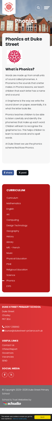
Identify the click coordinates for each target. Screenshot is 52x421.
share (8, 172)
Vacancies (8, 356)
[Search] (38, 7)
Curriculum (31, 27)
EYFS (9, 286)
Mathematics (14, 203)
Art (8, 214)
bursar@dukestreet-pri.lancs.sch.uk (24, 330)
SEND (4, 360)
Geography (13, 231)
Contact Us (8, 345)
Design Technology (17, 225)
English (10, 209)
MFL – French (13, 247)
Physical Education (17, 258)
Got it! (42, 417)
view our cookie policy (20, 419)
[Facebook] (4, 374)
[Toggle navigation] (47, 7)
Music (10, 253)
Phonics (11, 280)
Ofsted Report (9, 349)
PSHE (9, 264)
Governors (7, 353)
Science (11, 275)
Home (18, 27)
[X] (11, 374)
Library (10, 242)
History (10, 236)
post (24, 172)
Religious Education (17, 269)
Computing (13, 220)
